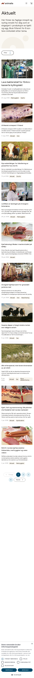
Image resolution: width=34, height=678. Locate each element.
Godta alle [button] (9, 670)
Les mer (28, 655)
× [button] (32, 643)
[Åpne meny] (26, 3)
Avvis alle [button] (25, 670)
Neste (18, 480)
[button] (17, 675)
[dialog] (17, 660)
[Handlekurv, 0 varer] (31, 3)
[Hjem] (7, 3)
